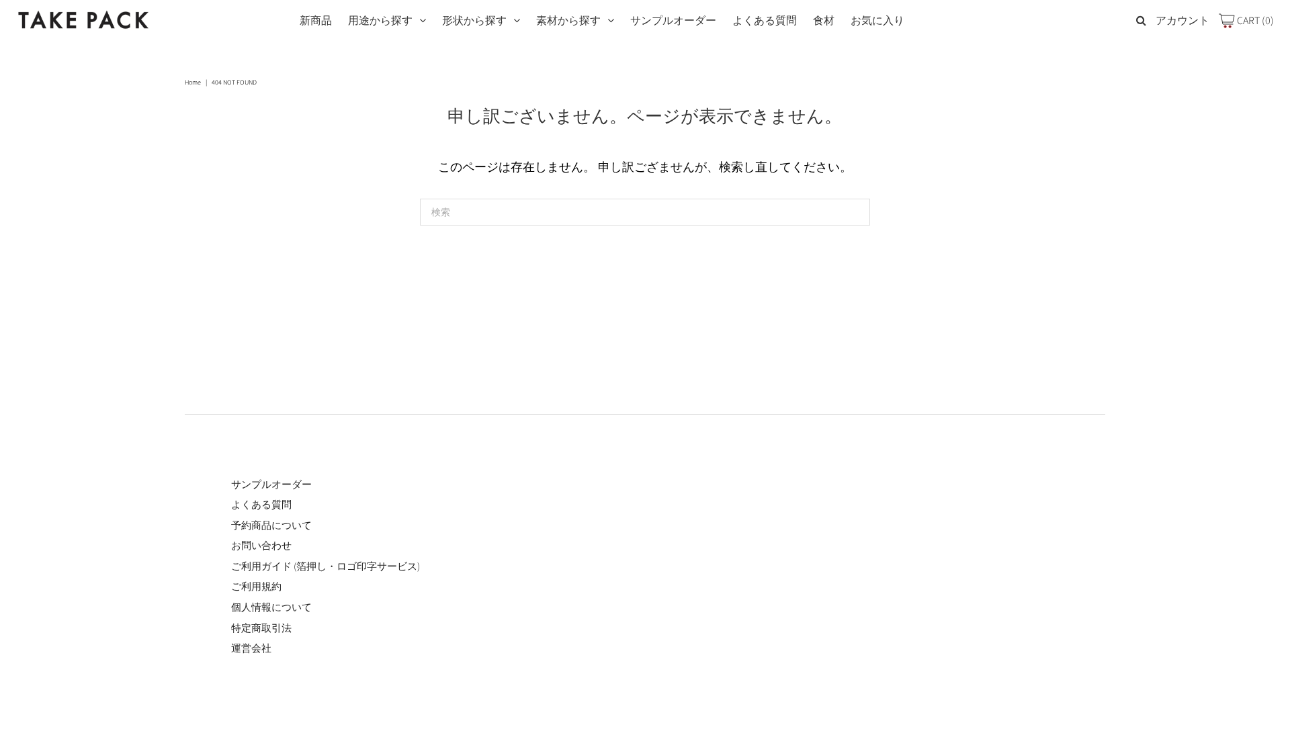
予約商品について (271, 525)
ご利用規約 (256, 586)
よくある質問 (764, 20)
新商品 (316, 20)
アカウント (1182, 20)
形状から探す (474, 20)
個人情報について (271, 607)
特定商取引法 (261, 627)
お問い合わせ (261, 545)
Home (193, 82)
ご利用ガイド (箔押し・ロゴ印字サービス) (325, 566)
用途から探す (380, 20)
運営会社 (251, 648)
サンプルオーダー (673, 20)
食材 (823, 20)
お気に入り (877, 20)
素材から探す (568, 20)
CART (1254, 20)
